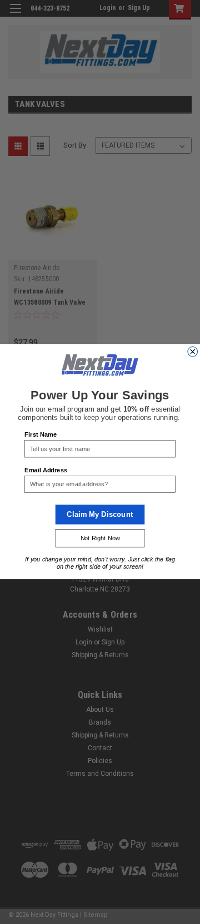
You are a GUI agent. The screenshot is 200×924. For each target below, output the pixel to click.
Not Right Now (100, 538)
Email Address (45, 470)
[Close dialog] (193, 352)
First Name (40, 435)
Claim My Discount (100, 515)
